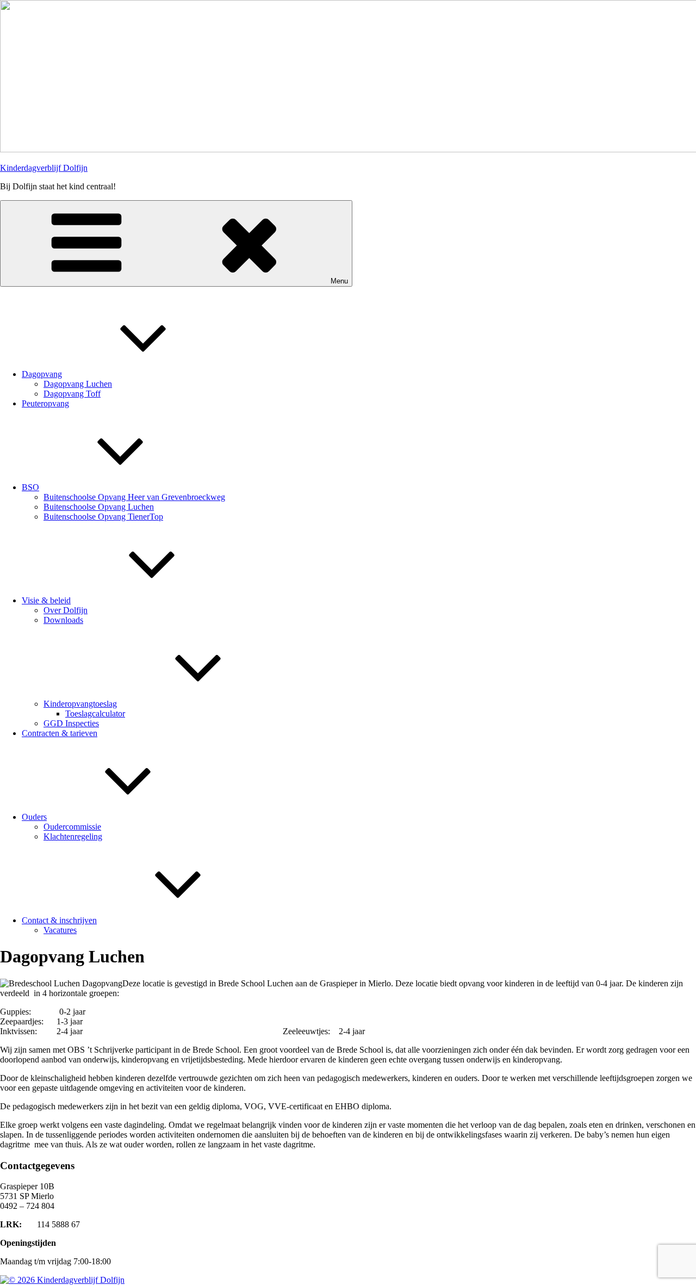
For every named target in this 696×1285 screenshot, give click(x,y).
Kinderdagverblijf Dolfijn (44, 167)
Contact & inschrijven (59, 920)
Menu (339, 281)
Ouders (34, 816)
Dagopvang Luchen (78, 383)
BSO (30, 487)
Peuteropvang (45, 403)
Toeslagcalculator (95, 713)
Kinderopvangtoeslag (80, 703)
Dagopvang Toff (72, 393)
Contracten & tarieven (59, 733)
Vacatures (60, 930)
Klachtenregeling (73, 836)
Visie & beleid (46, 600)
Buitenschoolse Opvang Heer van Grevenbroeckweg (134, 497)
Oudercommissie (72, 826)
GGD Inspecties (71, 723)
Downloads (63, 620)
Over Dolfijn (66, 610)
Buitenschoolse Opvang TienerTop (103, 516)
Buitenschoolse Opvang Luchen (99, 506)
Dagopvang (42, 374)
